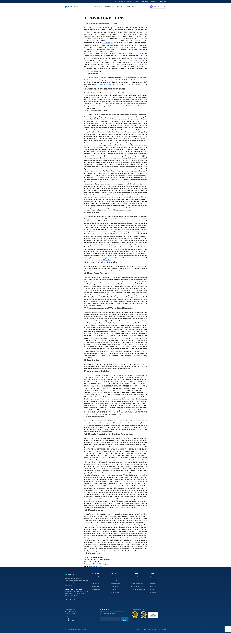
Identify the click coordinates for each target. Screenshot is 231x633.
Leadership (153, 580)
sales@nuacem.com (71, 619)
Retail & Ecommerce (137, 586)
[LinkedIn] (66, 599)
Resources (130, 7)
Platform (97, 7)
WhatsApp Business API (138, 589)
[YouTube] (82, 599)
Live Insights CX (116, 583)
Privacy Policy (107, 260)
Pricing (137, 1)
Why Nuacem (96, 589)
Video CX (114, 589)
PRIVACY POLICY (107, 43)
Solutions (119, 7)
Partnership (144, 1)
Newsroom (153, 586)
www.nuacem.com (106, 84)
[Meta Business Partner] (153, 615)
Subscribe (125, 619)
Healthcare (134, 580)
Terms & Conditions (150, 629)
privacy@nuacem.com (96, 566)
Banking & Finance (136, 577)
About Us (152, 577)
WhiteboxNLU (96, 586)
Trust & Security (161, 629)
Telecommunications (137, 583)
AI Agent (114, 577)
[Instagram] (78, 599)
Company (153, 1)
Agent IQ (114, 580)
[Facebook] (70, 599)
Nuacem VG (95, 580)
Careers (152, 583)
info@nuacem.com (70, 611)
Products (108, 7)
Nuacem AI (95, 577)
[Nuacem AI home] (72, 6)
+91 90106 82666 (70, 613)
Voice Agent (115, 586)
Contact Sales (162, 1)
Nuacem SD (95, 583)
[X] (74, 599)
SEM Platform (115, 593)
